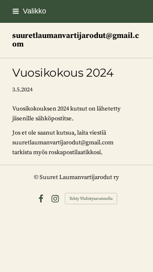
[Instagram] (55, 199)
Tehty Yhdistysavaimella (91, 198)
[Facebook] (41, 199)
